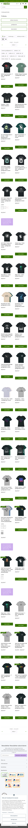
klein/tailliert (14, 29)
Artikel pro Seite (20, 36)
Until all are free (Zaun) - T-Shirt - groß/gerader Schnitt (7, 75)
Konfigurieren (14, 819)
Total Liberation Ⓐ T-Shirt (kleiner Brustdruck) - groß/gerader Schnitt (21, 106)
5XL (5, 527)
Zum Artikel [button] (7, 86)
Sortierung (10, 36)
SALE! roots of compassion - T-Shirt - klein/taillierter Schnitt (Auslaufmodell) (21, 676)
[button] (20, 3)
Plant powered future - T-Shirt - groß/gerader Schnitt (6, 458)
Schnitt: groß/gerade (6, 50)
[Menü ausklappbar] (1, 3)
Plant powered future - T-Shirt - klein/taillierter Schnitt (20, 458)
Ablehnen (14, 823)
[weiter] (26, 45)
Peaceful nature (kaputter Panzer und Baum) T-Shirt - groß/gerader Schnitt (7, 335)
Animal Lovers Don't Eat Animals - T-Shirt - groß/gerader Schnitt (6, 707)
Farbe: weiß (21, 56)
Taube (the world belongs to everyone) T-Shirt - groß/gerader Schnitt (6, 366)
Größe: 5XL (12, 56)
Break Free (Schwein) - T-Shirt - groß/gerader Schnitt (20, 136)
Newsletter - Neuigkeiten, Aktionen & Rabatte (14, 1)
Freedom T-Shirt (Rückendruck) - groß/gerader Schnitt (19, 335)
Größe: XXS (18, 53)
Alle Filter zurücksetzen (16, 59)
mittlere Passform (14, 20)
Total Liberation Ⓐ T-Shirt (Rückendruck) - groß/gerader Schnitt (21, 199)
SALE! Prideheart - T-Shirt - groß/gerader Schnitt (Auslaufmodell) (21, 519)
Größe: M (11, 53)
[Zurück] (2, 45)
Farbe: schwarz (5, 58)
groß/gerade (14, 24)
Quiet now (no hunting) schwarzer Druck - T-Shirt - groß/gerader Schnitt (7, 488)
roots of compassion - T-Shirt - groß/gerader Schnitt (6, 676)
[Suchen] (25, 7)
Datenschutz (11, 812)
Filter (4, 36)
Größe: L (4, 53)
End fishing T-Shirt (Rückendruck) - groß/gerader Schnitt (19, 305)
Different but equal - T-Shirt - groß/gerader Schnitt (20, 614)
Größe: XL (16, 50)
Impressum (4, 812)
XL (7, 207)
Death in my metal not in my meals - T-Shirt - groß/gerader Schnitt (20, 707)
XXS (2, 207)
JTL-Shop (16, 826)
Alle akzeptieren (14, 815)
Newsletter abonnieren (21, 755)
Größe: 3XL (4, 56)
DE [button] (17, 3)
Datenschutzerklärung (8, 749)
